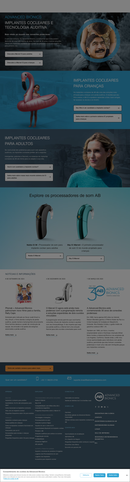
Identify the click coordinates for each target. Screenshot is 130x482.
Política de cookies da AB (11, 478)
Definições (86, 475)
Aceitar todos (113, 475)
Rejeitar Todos (99, 475)
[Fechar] (127, 475)
